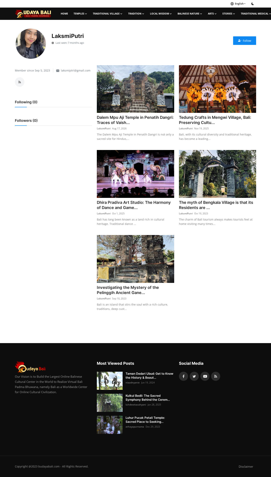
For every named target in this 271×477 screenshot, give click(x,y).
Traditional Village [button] (106, 13)
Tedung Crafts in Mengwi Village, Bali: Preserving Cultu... (215, 120)
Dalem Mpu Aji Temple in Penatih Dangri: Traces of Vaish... (135, 120)
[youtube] (204, 376)
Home (64, 13)
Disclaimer (246, 466)
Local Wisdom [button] (159, 13)
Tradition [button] (134, 13)
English (239, 3)
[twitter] (194, 376)
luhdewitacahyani (136, 404)
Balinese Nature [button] (188, 13)
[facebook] (183, 376)
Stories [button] (227, 13)
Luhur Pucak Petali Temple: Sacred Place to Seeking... (145, 420)
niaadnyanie (133, 382)
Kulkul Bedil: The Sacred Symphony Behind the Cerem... (148, 398)
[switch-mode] (252, 3)
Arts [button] (211, 13)
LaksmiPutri (104, 128)
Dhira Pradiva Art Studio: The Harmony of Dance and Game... (134, 205)
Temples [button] (79, 13)
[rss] (215, 376)
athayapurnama (135, 426)
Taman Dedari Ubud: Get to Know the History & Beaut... (149, 375)
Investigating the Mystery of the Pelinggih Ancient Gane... (128, 290)
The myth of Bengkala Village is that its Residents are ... (216, 205)
